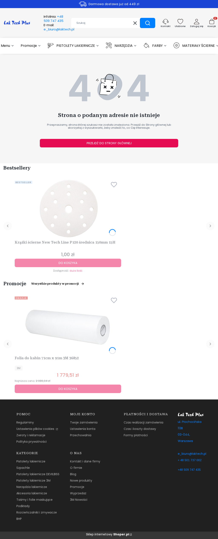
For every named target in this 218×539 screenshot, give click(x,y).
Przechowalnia (80, 435)
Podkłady (23, 506)
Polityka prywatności (31, 441)
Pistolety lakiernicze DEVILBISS (37, 474)
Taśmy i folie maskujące (34, 500)
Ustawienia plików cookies (35, 429)
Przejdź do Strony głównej (109, 143)
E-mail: (59, 27)
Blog (73, 474)
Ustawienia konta (82, 429)
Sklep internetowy (107, 534)
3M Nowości (78, 500)
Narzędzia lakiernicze (31, 487)
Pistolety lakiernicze (30, 461)
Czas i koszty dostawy (140, 429)
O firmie (76, 468)
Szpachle (23, 468)
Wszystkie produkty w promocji (55, 283)
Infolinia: (53, 18)
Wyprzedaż (78, 493)
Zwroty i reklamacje (30, 435)
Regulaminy (25, 422)
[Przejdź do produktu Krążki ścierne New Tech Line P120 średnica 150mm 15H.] (68, 209)
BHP (19, 519)
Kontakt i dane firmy (85, 461)
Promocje (77, 487)
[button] (147, 23)
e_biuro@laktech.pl (192, 454)
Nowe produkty (81, 480)
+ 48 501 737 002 (190, 460)
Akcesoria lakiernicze (31, 493)
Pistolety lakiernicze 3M (33, 480)
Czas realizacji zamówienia (143, 422)
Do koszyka (68, 263)
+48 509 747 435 (189, 469)
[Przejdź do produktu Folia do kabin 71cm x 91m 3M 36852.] (68, 324)
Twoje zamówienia (84, 422)
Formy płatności (136, 435)
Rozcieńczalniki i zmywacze (36, 512)
